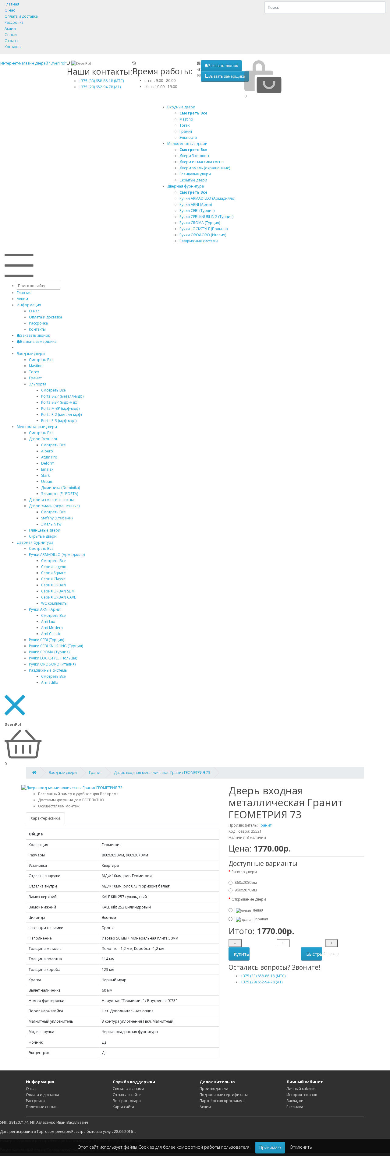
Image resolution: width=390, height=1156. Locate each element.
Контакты (13, 46)
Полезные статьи (41, 1106)
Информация (29, 304)
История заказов (301, 1094)
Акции (10, 28)
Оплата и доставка (21, 16)
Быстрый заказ (314, 954)
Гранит (95, 772)
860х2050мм (246, 882)
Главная (12, 4)
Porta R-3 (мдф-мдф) (58, 420)
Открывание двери (249, 899)
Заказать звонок (223, 65)
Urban (46, 481)
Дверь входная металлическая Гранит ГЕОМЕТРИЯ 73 (162, 772)
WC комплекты (54, 603)
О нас (10, 10)
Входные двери (181, 107)
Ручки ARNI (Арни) (45, 609)
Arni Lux (48, 621)
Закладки (294, 1100)
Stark (45, 475)
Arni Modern (52, 627)
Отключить (301, 1147)
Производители (214, 1088)
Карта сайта (123, 1106)
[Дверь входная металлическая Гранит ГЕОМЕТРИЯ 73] (71, 788)
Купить (241, 954)
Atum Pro (49, 457)
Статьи (11, 34)
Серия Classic (53, 579)
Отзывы (11, 40)
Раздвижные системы (48, 670)
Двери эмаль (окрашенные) (54, 505)
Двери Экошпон (43, 438)
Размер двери (244, 871)
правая (261, 919)
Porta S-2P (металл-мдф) (62, 396)
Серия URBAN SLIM (58, 591)
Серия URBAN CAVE (58, 597)
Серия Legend (53, 566)
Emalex (47, 469)
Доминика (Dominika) (60, 487)
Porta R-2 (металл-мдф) (61, 414)
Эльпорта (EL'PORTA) (59, 493)
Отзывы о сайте (127, 1094)
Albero (47, 451)
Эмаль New (51, 524)
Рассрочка (14, 22)
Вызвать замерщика (226, 76)
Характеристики (45, 818)
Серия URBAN (53, 585)
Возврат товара (127, 1100)
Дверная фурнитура (185, 186)
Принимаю (270, 1147)
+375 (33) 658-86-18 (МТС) (101, 80)
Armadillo (49, 682)
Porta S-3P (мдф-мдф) (59, 402)
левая (257, 910)
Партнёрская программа (222, 1100)
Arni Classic (51, 633)
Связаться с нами (128, 1088)
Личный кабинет (301, 1088)
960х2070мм (246, 890)
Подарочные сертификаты (224, 1094)
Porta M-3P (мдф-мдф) (60, 408)
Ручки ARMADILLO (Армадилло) (57, 554)
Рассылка (294, 1106)
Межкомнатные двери (187, 143)
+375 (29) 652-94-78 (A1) (100, 87)
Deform (48, 463)
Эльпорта (37, 384)
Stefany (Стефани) (57, 518)
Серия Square (53, 572)
